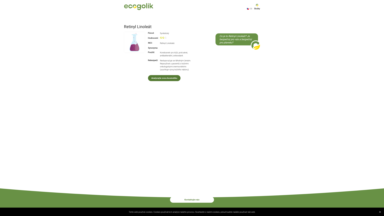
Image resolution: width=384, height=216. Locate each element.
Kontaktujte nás (192, 199)
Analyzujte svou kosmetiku (164, 78)
